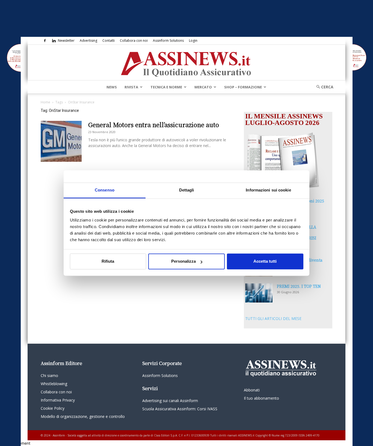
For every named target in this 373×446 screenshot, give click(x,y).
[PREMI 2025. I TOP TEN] (259, 293)
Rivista (131, 87)
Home (45, 102)
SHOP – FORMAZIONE (243, 87)
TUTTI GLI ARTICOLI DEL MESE (273, 318)
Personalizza (183, 261)
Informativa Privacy (58, 400)
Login (193, 40)
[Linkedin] (54, 40)
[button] (323, 86)
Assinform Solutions (168, 40)
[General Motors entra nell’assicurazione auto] (61, 141)
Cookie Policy (52, 408)
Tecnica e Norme (166, 87)
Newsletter (66, 40)
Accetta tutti (265, 261)
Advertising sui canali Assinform (170, 400)
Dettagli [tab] (186, 190)
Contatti (108, 40)
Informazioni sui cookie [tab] (268, 190)
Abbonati (252, 390)
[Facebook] (45, 40)
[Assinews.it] (186, 63)
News (111, 87)
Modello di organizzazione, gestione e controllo (83, 416)
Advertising (88, 40)
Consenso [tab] (104, 190)
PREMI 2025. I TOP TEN (299, 286)
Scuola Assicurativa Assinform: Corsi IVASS (179, 408)
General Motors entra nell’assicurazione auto (153, 124)
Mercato (203, 87)
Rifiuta (108, 261)
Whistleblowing (54, 383)
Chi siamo (49, 375)
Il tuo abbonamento (261, 398)
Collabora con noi (134, 40)
